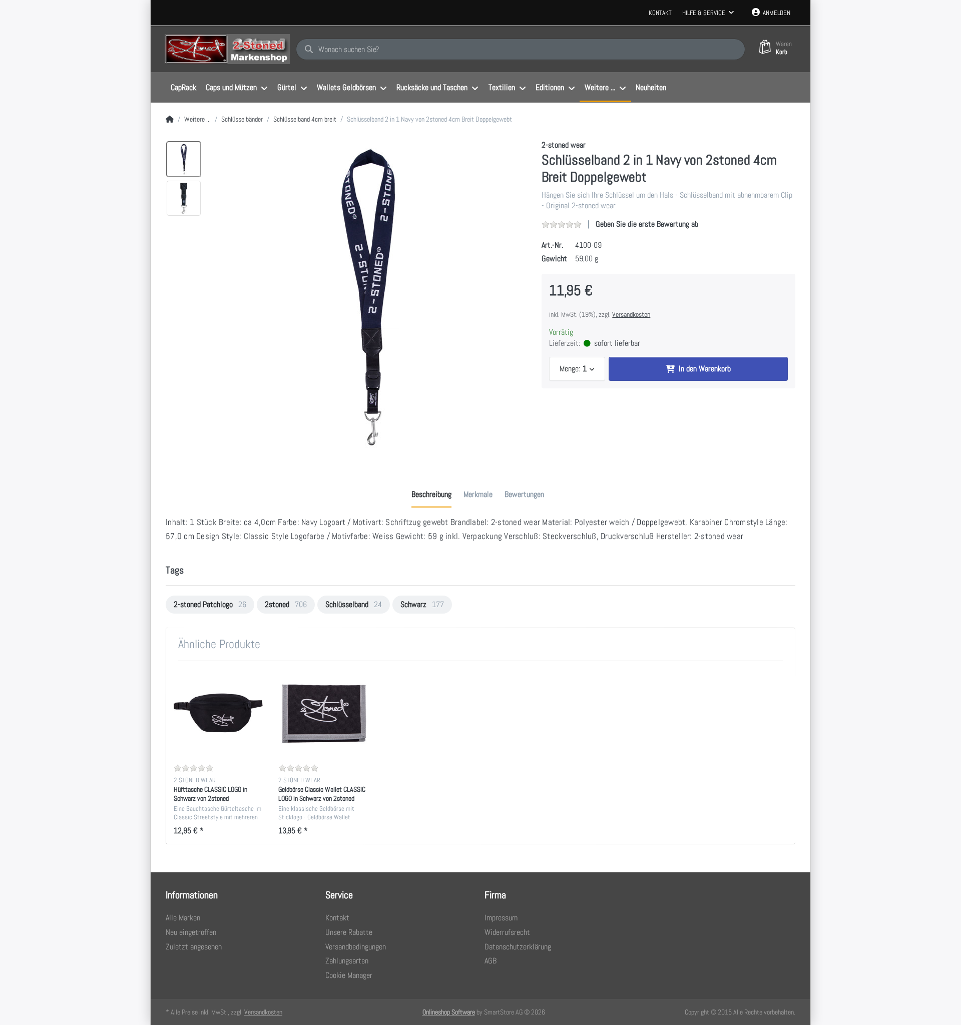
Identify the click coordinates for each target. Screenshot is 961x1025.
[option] (368, 298)
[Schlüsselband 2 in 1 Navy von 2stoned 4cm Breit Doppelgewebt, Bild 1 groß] (184, 159)
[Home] (170, 120)
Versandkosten (631, 314)
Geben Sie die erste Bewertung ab (647, 224)
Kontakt (660, 13)
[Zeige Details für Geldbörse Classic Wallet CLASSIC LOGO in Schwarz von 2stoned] (322, 713)
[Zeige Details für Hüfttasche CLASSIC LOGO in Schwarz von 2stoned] (218, 713)
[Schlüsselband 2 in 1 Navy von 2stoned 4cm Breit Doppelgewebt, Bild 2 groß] (184, 198)
